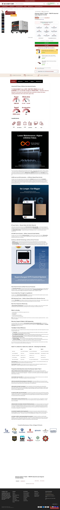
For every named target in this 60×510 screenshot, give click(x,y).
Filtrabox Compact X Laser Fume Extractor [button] (48, 55)
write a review (32, 483)
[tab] (13, 81)
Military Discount (36, 496)
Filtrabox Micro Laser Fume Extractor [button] (48, 50)
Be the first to (30, 483)
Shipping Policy (15, 496)
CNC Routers (25, 499)
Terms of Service (15, 499)
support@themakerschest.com (49, 494)
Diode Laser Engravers (26, 496)
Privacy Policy (14, 498)
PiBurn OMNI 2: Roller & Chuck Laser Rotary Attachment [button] (49, 61)
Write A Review (37, 480)
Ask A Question (42, 480)
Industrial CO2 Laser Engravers (8, 8)
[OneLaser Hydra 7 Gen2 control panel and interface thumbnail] (3, 20)
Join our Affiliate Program (16, 500)
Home (2, 8)
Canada (55, 504)
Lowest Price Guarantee (16, 497)
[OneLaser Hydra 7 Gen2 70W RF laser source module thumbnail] (3, 14)
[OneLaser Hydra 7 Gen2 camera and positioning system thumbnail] (3, 23)
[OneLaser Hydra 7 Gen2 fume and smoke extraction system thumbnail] (3, 29)
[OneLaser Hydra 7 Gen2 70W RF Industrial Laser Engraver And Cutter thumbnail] (3, 11)
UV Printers (25, 498)
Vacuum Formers (26, 500)
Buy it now (46, 45)
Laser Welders (25, 497)
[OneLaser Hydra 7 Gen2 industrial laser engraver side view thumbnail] (3, 26)
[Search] (44, 4)
